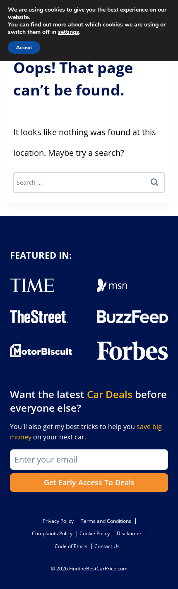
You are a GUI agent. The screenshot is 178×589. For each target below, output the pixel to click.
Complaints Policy (52, 533)
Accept (24, 47)
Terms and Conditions (106, 521)
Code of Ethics (71, 546)
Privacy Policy (58, 521)
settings (68, 32)
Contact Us (107, 546)
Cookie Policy (94, 533)
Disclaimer (129, 533)
